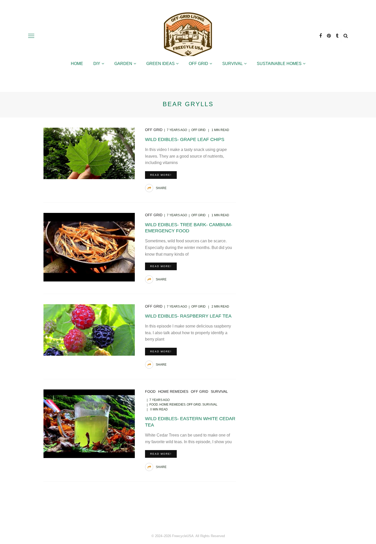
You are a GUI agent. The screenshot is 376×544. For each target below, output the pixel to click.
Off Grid (198, 63)
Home (77, 63)
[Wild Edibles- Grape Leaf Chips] (89, 153)
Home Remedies (173, 391)
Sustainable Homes (279, 63)
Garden (123, 63)
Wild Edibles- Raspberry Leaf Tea (188, 316)
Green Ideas (160, 63)
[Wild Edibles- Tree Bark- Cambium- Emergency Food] (89, 247)
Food (150, 391)
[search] (345, 35)
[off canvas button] (31, 36)
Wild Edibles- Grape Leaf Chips (184, 139)
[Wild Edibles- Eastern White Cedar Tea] (89, 423)
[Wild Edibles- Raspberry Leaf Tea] (89, 330)
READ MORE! (161, 174)
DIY (96, 63)
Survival (232, 63)
